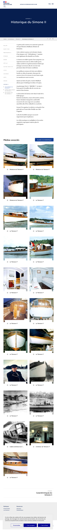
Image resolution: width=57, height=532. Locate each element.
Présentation (6, 508)
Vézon (5, 80)
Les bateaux (6, 510)
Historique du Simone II (9, 87)
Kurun (5, 59)
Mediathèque (20, 510)
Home (4, 39)
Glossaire (19, 508)
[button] (52, 38)
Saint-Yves (6, 49)
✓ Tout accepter (30, 525)
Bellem (5, 45)
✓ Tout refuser (44, 525)
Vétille (5, 63)
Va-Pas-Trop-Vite (8, 66)
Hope (4, 77)
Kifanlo (5, 56)
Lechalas (6, 73)
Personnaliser (16, 525)
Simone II (5, 84)
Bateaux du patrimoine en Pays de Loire (28, 4)
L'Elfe (5, 70)
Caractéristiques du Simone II (10, 90)
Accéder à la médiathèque (44, 140)
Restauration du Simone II (9, 93)
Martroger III (7, 52)
